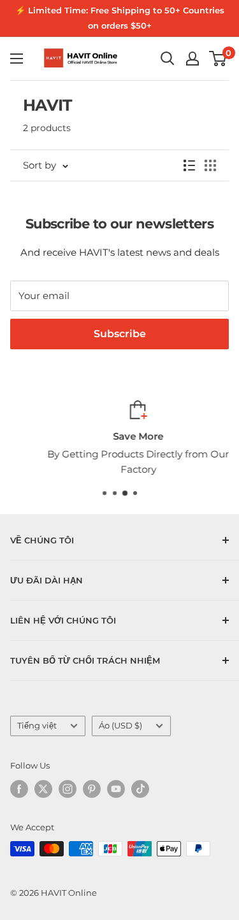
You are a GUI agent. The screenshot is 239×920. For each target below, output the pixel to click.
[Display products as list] (189, 165)
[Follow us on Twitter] (43, 789)
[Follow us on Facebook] (19, 789)
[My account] (192, 59)
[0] (218, 58)
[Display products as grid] (210, 165)
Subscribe (120, 334)
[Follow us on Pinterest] (92, 789)
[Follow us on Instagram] (67, 789)
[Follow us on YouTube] (116, 789)
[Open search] (168, 59)
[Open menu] (16, 58)
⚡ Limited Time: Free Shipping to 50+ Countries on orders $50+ (119, 18)
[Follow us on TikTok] (140, 789)
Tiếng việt (37, 725)
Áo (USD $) (120, 725)
